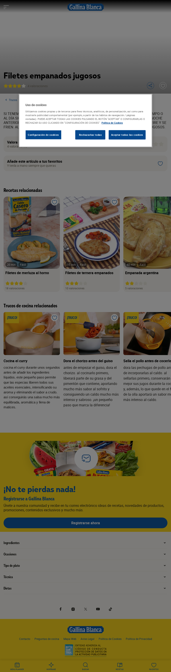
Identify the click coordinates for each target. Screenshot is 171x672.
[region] (85, 120)
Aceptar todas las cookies (127, 134)
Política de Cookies (112, 122)
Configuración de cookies (43, 134)
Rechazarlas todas (90, 134)
